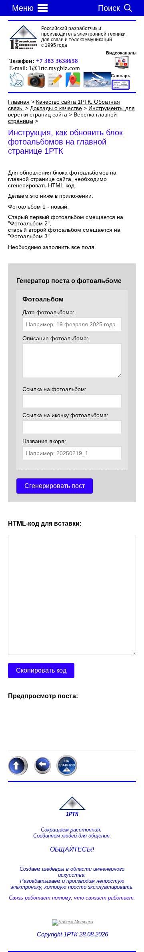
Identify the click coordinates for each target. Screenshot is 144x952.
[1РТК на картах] (73, 86)
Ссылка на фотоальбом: (54, 389)
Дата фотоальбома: (48, 312)
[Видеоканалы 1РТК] (121, 68)
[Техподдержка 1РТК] (97, 86)
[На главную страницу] (72, 808)
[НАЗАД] (42, 774)
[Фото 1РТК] (36, 86)
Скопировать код (41, 670)
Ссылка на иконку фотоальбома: (65, 415)
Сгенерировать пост (54, 485)
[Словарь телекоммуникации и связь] (121, 88)
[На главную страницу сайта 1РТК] (66, 774)
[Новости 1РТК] (17, 86)
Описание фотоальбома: (55, 338)
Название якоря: (44, 441)
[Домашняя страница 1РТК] (23, 37)
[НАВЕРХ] (18, 774)
